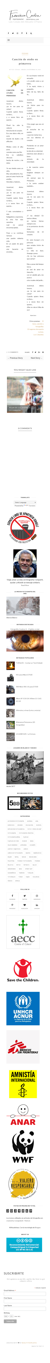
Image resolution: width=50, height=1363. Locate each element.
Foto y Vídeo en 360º (34, 829)
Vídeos (10, 881)
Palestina (11, 861)
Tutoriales (11, 877)
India (31, 841)
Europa (38, 825)
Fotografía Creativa (26, 833)
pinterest (12, 908)
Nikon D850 (33, 857)
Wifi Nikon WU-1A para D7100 (27, 687)
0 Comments (13, 352)
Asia (36, 821)
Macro (28, 853)
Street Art (28, 869)
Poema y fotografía (24, 861)
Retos (18, 865)
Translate (31, 506)
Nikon (24, 857)
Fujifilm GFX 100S (13, 841)
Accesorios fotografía (16, 821)
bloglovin (24, 908)
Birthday (7, 1313)
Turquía (30, 873)
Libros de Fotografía (15, 853)
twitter (24, 899)
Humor (24, 841)
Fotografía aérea (14, 837)
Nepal (17, 857)
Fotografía (12, 833)
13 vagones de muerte (35, 329)
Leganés (32, 845)
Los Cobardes (39, 335)
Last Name (8, 1305)
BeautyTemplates (29, 1343)
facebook (12, 899)
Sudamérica (12, 873)
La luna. (41, 332)
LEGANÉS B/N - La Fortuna (25, 734)
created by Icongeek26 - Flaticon (18, 1221)
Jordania (23, 845)
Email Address (10, 1290)
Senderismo (12, 869)
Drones (20, 825)
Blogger (37, 1227)
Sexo (20, 869)
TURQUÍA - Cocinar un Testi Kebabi (29, 663)
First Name (8, 1298)
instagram (37, 899)
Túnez (20, 877)
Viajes (28, 877)
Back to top (37, 1346)
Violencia (36, 877)
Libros (25, 849)
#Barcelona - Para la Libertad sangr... (19, 409)
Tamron (21, 873)
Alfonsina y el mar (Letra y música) (28, 710)
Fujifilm (25, 837)
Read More (25, 585)
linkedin (37, 908)
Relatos (10, 865)
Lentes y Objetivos (14, 849)
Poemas (25, 53)
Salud (35, 865)
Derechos (11, 825)
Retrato (26, 865)
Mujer (10, 857)
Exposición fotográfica (16, 829)
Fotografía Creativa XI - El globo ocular (25, 629)
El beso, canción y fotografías (38, 323)
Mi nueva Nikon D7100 (24, 675)
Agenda (29, 821)
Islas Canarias (12, 845)
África (17, 881)
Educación (29, 825)
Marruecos (37, 853)
